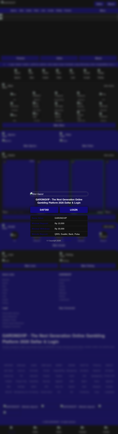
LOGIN (74, 209)
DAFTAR (44, 209)
